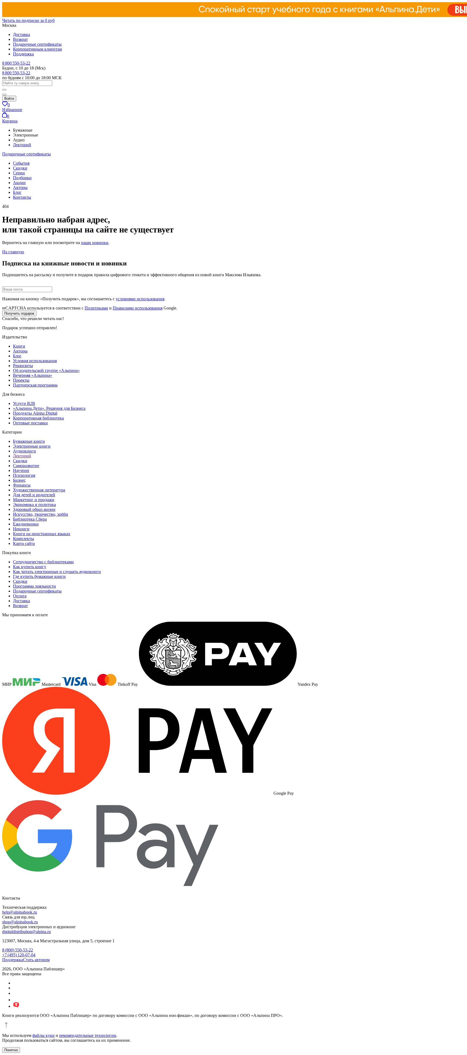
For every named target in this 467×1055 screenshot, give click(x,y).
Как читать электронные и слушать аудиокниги (57, 571)
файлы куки (43, 1035)
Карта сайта (24, 543)
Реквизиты (23, 365)
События (21, 163)
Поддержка (23, 54)
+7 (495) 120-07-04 (18, 955)
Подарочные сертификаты (37, 44)
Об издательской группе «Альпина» (46, 370)
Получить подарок (19, 313)
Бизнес (19, 480)
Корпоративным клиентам (37, 49)
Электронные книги (32, 446)
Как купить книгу (29, 566)
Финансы (22, 485)
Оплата (19, 596)
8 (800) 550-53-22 (17, 950)
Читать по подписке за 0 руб (28, 20)
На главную (13, 251)
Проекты (21, 380)
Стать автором (36, 959)
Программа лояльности (34, 586)
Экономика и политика (34, 504)
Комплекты (23, 538)
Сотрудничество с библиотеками (43, 562)
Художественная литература (39, 490)
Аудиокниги (24, 451)
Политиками (96, 308)
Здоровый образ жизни (34, 509)
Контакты (22, 197)
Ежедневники (26, 524)
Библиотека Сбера (30, 519)
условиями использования (140, 299)
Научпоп (21, 470)
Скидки (20, 168)
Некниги (21, 529)
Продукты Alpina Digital (35, 413)
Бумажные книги (29, 441)
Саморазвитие (26, 465)
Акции (19, 182)
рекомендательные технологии (87, 1035)
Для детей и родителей (34, 494)
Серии (19, 173)
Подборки (22, 177)
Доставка (21, 34)
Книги (19, 346)
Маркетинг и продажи (33, 499)
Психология (24, 475)
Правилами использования (137, 308)
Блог (17, 192)
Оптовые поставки (30, 423)
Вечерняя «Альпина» (32, 375)
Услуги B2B (24, 403)
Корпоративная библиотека (38, 418)
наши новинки (94, 242)
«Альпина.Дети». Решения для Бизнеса (49, 408)
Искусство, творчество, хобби (40, 514)
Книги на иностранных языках (41, 533)
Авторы (20, 187)
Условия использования (35, 360)
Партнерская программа (35, 385)
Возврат (20, 39)
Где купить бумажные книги (39, 576)
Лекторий (22, 144)
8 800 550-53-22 (16, 63)
